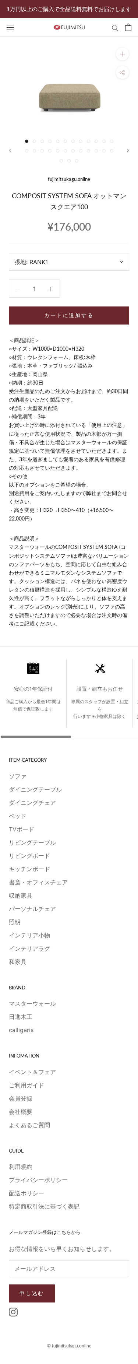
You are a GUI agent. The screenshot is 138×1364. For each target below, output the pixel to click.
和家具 (17, 961)
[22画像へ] (96, 150)
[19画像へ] (73, 150)
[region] (69, 699)
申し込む (32, 1293)
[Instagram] (13, 1311)
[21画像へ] (88, 150)
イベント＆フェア (32, 1072)
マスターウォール (32, 1003)
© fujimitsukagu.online (69, 1346)
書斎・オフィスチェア (38, 882)
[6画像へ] (65, 141)
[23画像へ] (104, 150)
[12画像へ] (111, 141)
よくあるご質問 (29, 1125)
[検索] (115, 27)
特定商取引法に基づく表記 (44, 1206)
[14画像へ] (34, 150)
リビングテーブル (32, 842)
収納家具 (20, 895)
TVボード (21, 829)
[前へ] (10, 150)
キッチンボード (29, 869)
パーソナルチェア (32, 908)
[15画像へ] (42, 150)
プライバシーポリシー (38, 1180)
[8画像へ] (80, 141)
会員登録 (20, 1098)
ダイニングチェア (32, 802)
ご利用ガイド (26, 1085)
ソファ (17, 776)
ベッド (17, 816)
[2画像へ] (34, 141)
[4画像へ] (50, 141)
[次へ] (128, 150)
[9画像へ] (88, 141)
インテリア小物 (29, 935)
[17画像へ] (57, 150)
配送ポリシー (26, 1193)
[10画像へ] (96, 141)
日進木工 (20, 1016)
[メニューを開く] (10, 27)
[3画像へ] (42, 141)
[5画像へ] (57, 141)
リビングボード (29, 855)
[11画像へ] (104, 141)
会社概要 (20, 1111)
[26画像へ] (69, 160)
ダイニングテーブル (35, 789)
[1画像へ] (26, 141)
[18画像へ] (65, 150)
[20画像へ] (80, 150)
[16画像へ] (50, 150)
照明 (15, 922)
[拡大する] (122, 54)
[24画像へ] (111, 150)
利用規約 (20, 1166)
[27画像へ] (76, 160)
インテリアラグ (29, 948)
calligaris (21, 1030)
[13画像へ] (26, 150)
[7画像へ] (73, 141)
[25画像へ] (61, 160)
